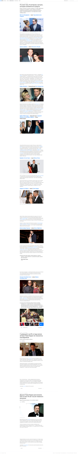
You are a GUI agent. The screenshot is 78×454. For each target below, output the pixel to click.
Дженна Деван (23, 46)
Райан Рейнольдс (24, 115)
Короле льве (28, 39)
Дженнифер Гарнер (25, 228)
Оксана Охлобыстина (25, 277)
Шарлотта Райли (24, 188)
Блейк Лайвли (30, 117)
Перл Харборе (35, 246)
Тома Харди (36, 188)
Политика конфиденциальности (64, 453)
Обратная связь (75, 453)
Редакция (54, 453)
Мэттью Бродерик (24, 15)
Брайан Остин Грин (25, 158)
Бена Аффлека (38, 228)
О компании (3, 453)
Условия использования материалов (70, 453)
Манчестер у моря (29, 40)
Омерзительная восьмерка (39, 81)
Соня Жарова (23, 401)
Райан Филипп (23, 86)
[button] (32, 315)
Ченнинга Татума (36, 46)
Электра (26, 249)
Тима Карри (30, 358)
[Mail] (0, 0)
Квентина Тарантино (22, 82)
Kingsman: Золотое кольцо (35, 83)
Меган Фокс (37, 158)
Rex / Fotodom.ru (30, 62)
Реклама (5, 453)
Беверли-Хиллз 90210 (40, 175)
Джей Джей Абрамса (30, 247)
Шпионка (35, 247)
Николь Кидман (25, 111)
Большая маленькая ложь (29, 110)
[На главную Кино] (2, 0)
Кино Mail (26, 332)
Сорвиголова (22, 249)
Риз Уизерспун (39, 86)
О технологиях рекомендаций (57, 453)
